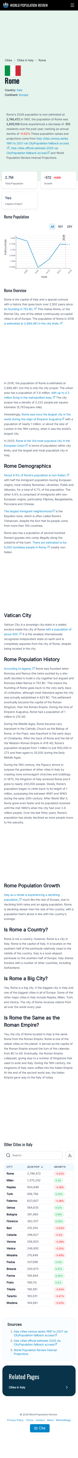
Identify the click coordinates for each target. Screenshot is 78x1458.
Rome (10, 1173)
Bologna (12, 1214)
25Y (69, 226)
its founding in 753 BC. (19, 309)
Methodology (63, 1420)
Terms (29, 1420)
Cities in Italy (25, 60)
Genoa (11, 1207)
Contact (40, 1420)
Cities (8, 60)
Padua (11, 1262)
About (50, 1420)
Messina (12, 1255)
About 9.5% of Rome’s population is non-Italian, (35, 475)
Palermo (12, 1200)
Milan (10, 1180)
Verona (11, 1241)
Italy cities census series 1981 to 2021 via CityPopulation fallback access (37, 141)
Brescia (11, 1268)
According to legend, (18, 668)
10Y (60, 226)
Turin (10, 1194)
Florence (12, 1221)
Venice (11, 1248)
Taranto (12, 1296)
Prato (10, 1282)
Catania (12, 1234)
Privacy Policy (15, 1420)
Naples (11, 1187)
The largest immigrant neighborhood (28, 511)
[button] (72, 5)
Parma (11, 1275)
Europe (23, 94)
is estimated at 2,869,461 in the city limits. (31, 323)
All (52, 226)
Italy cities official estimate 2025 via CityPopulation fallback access (37, 1342)
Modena (12, 1302)
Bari (9, 1228)
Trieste (11, 1289)
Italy (19, 90)
